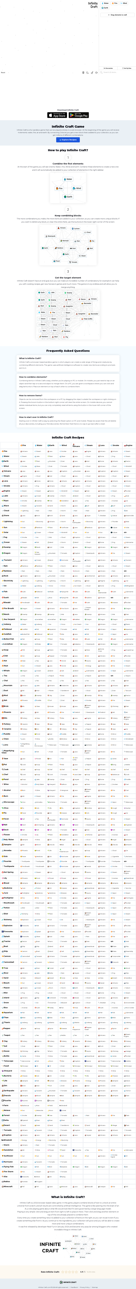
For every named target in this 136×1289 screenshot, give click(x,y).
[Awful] (62, 1272)
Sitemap (95, 1287)
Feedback (74, 1287)
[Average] (69, 1272)
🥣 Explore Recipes (68, 140)
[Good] (73, 1272)
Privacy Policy (85, 1287)
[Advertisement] (68, 91)
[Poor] (66, 1272)
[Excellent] (76, 1272)
